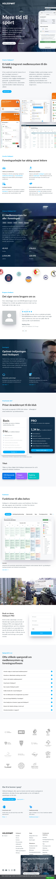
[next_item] (53, 514)
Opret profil (21, 43)
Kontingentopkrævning (18, 514)
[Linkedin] (14, 870)
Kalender (8, 514)
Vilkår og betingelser (21, 850)
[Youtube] (6, 870)
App (36, 514)
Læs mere (4, 384)
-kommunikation (19, 175)
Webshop (52, 514)
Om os (17, 837)
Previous (23, 331)
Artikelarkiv (18, 844)
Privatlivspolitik (19, 848)
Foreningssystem (43, 514)
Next (25, 331)
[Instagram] (12, 870)
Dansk (5, 835)
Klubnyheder (32, 848)
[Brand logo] (8, 3)
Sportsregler (32, 840)
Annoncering (19, 846)
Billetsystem (46, 850)
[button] (28, 671)
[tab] (28, 671)
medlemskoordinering (7, 175)
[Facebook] (3, 870)
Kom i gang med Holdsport (30, 873)
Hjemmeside (29, 514)
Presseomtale (19, 842)
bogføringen (36, 175)
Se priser (13, 452)
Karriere (18, 840)
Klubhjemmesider (33, 845)
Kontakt (17, 835)
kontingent (41, 174)
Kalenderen (5, 191)
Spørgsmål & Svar (33, 835)
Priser (4, 817)
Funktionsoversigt (33, 817)
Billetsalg (31, 850)
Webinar (31, 837)
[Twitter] (9, 870)
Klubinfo (31, 854)
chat (39, 191)
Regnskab (45, 852)
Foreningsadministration (35, 852)
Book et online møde (9, 43)
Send (41, 633)
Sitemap (18, 852)
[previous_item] (3, 514)
